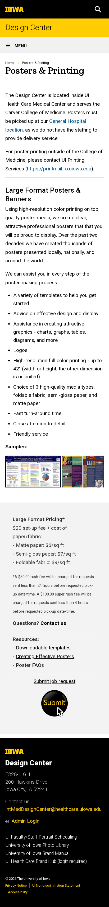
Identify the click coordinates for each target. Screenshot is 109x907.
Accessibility (18, 892)
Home (10, 63)
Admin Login (25, 821)
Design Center (28, 27)
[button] (98, 9)
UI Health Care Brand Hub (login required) (46, 861)
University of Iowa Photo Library (37, 845)
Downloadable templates (43, 648)
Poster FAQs (30, 665)
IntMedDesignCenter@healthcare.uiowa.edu (53, 809)
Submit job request (54, 681)
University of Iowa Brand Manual (37, 853)
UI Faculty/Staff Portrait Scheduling (41, 837)
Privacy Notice (16, 885)
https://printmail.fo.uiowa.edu (59, 169)
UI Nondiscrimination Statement (56, 885)
